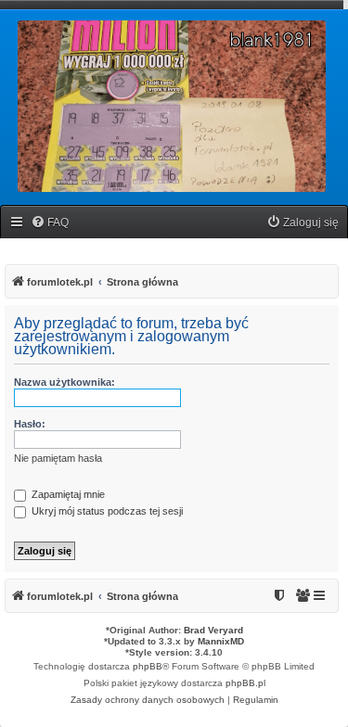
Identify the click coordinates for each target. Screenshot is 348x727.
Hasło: (29, 423)
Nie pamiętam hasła (58, 458)
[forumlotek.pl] (172, 106)
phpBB (147, 666)
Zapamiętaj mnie (67, 494)
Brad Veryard (213, 630)
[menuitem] (50, 223)
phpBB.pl (245, 683)
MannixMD (221, 641)
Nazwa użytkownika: (64, 382)
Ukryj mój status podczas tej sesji (106, 511)
